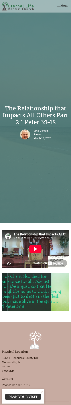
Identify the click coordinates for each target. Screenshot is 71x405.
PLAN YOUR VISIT (23, 397)
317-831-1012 (21, 385)
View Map (8, 370)
